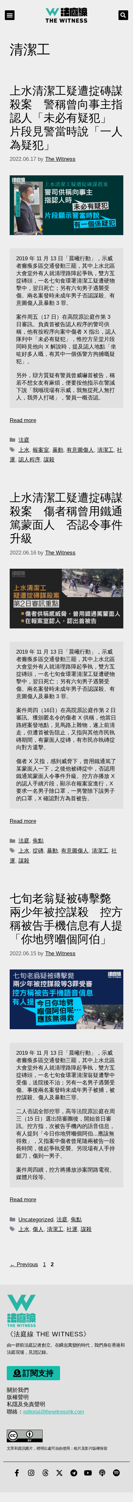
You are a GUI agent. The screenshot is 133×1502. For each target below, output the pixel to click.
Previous (24, 1264)
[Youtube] (88, 1473)
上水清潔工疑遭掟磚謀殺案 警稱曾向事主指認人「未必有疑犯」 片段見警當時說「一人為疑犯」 (66, 117)
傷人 (38, 1229)
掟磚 (38, 851)
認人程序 (29, 460)
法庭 (23, 440)
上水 (23, 450)
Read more (23, 420)
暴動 (57, 450)
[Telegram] (73, 1473)
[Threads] (45, 1473)
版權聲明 (18, 1397)
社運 (71, 1229)
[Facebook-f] (17, 1473)
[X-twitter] (59, 1473)
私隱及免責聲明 (26, 1404)
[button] (10, 15)
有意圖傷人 (80, 450)
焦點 (38, 841)
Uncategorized (35, 1220)
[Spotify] (116, 1473)
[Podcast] (102, 1473)
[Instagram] (31, 1473)
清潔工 (105, 450)
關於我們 (18, 1390)
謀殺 (49, 460)
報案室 (41, 450)
